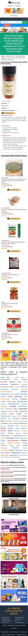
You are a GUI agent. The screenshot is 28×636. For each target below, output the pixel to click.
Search (25, 22)
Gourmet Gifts (9, 472)
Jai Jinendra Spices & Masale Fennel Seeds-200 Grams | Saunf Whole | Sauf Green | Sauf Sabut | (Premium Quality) (13, 181)
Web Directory (11, 634)
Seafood (7, 481)
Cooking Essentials (6, 617)
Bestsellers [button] (7, 25)
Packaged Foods (5, 619)
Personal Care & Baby (6, 620)
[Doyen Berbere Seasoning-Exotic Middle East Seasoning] (9, 82)
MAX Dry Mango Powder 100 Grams (9, 303)
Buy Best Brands (14, 632)
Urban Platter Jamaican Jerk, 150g (9, 334)
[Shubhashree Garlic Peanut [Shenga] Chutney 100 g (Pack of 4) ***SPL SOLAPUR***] (14, 230)
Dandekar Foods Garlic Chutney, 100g (9, 274)
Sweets (21, 471)
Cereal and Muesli (18, 475)
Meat (23, 480)
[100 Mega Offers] (14, 355)
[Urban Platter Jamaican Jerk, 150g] (14, 323)
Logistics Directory (21, 634)
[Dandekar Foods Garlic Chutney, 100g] (14, 263)
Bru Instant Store (14, 514)
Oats (24, 475)
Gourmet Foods (5, 622)
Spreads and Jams (5, 476)
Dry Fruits (14, 467)
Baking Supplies (9, 480)
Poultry (2, 481)
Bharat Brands (4, 632)
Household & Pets (19, 619)
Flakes (12, 476)
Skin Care (17, 620)
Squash (22, 465)
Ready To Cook (18, 480)
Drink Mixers (17, 465)
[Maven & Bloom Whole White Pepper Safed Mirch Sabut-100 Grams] (14, 200)
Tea (7, 465)
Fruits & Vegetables (19, 622)
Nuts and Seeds (22, 467)
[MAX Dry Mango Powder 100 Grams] (14, 293)
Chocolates (16, 471)
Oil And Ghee (17, 478)
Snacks (7, 469)
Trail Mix (3, 469)
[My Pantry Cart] (14, 2)
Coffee (11, 465)
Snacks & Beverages (19, 617)
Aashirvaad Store (14, 498)
